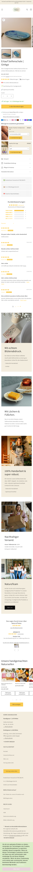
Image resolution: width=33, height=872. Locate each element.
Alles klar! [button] (16, 869)
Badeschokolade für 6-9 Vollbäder (6, 684)
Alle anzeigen (17, 704)
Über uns (10, 607)
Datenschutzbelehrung (9, 816)
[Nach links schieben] (13, 700)
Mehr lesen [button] (23, 300)
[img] (5, 228)
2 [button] (15, 306)
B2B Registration (8, 798)
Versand (7, 76)
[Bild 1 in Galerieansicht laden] (6, 53)
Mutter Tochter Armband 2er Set (17, 128)
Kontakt (5, 751)
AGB (4, 812)
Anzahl (2, 93)
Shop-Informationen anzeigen (11, 116)
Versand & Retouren (8, 755)
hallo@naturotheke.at (15, 835)
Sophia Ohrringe (13, 143)
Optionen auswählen (8, 693)
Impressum (6, 809)
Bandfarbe (11, 131)
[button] (2, 9)
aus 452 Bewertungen (16, 628)
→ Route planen (8, 726)
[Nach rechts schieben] (20, 700)
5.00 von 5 (21, 205)
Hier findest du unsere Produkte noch (13, 794)
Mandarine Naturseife (20, 683)
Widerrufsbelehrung (8, 820)
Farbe (10, 146)
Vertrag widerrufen (8, 763)
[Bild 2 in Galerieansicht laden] (16, 53)
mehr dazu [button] (21, 864)
